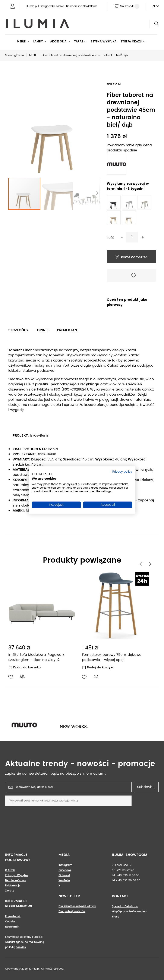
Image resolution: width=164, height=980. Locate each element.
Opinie (42, 330)
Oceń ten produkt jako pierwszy (127, 302)
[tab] (18, 330)
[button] (57, 193)
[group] (34, 726)
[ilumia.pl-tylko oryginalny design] (37, 24)
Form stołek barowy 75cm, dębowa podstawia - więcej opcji (112, 657)
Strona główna (14, 55)
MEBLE (33, 55)
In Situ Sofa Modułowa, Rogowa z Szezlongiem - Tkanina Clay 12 (36, 657)
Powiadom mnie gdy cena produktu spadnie (129, 147)
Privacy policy (122, 471)
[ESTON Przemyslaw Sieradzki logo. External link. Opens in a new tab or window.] (42, 475)
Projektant (68, 330)
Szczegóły (18, 330)
